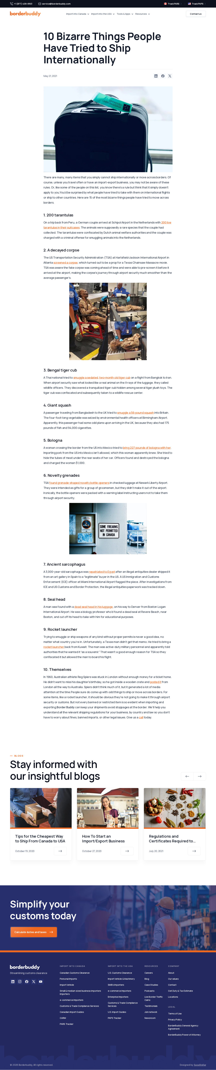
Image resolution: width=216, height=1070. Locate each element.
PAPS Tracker (114, 1017)
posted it (155, 682)
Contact (172, 984)
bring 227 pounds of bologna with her (146, 448)
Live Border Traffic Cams (154, 998)
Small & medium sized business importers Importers (80, 992)
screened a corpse (65, 262)
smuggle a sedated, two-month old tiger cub (101, 377)
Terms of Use (175, 1013)
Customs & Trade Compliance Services (79, 1005)
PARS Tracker (66, 1023)
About (171, 972)
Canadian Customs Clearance (75, 972)
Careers (149, 972)
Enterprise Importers (118, 996)
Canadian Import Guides (72, 1011)
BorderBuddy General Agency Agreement (183, 1027)
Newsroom (150, 1017)
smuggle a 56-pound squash (135, 412)
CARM (63, 1017)
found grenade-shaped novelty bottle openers (79, 483)
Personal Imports (68, 978)
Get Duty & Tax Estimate (180, 990)
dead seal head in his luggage (93, 607)
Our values (173, 978)
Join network (151, 1011)
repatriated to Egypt (102, 572)
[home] (25, 13)
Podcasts (149, 990)
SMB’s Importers (116, 984)
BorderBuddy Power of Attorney (184, 1034)
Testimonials (151, 1005)
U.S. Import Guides (117, 1011)
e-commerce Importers (71, 999)
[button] (77, 14)
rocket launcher (54, 647)
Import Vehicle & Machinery (121, 978)
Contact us (196, 13)
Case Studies (151, 984)
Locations (173, 996)
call (141, 717)
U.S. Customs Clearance (120, 972)
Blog (147, 978)
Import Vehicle (67, 984)
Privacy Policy (175, 1019)
